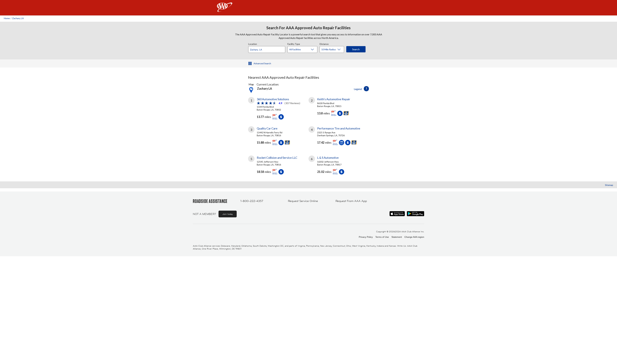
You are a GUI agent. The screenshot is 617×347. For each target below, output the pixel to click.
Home (7, 18)
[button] (366, 88)
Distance (324, 43)
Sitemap (609, 185)
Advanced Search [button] (262, 63)
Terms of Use (382, 237)
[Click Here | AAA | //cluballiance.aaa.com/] (224, 10)
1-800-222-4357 (251, 201)
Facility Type (293, 43)
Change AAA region (414, 237)
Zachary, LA (18, 18)
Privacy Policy (366, 237)
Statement (396, 237)
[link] (278, 108)
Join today (227, 214)
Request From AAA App (351, 201)
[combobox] (267, 48)
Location (252, 43)
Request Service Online (303, 201)
